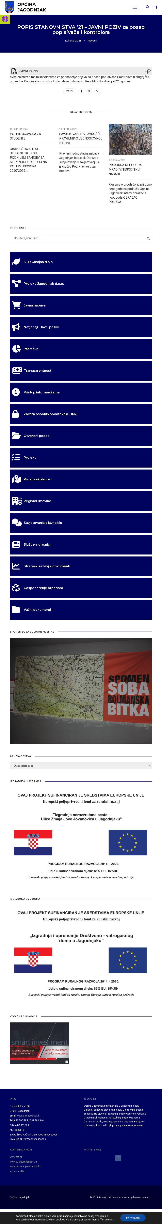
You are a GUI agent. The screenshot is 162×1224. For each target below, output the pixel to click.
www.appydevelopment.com (137, 1197)
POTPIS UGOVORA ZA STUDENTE (25, 136)
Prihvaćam (133, 1217)
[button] (5, 19)
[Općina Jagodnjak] (25, 7)
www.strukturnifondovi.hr (23, 1161)
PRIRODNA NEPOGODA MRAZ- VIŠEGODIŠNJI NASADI (125, 169)
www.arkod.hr (17, 1171)
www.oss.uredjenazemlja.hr (25, 1166)
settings (109, 1219)
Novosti (92, 40)
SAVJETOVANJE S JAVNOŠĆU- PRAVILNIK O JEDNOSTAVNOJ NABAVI (81, 138)
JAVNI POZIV (28, 71)
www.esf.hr (16, 1157)
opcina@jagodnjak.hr (28, 1115)
